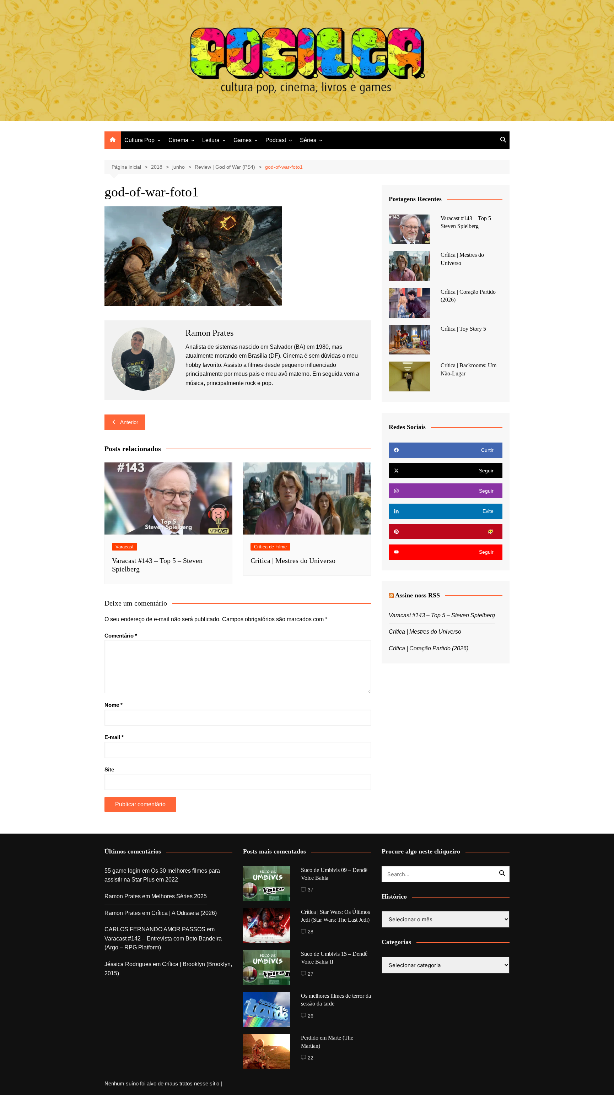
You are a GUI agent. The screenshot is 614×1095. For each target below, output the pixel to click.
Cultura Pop (139, 140)
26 (310, 1016)
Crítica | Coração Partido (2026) (428, 648)
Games (242, 140)
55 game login (122, 871)
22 (310, 1058)
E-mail (114, 737)
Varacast (124, 546)
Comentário (120, 636)
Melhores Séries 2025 (179, 896)
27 (310, 974)
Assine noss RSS (417, 595)
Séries (308, 140)
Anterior (129, 422)
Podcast (275, 140)
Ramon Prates (122, 896)
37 (310, 890)
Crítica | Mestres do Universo (293, 560)
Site (109, 769)
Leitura (211, 140)
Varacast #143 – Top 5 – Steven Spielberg (442, 615)
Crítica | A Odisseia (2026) (184, 913)
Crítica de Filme (270, 546)
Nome (113, 705)
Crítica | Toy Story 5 (463, 329)
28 (310, 931)
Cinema (178, 140)
